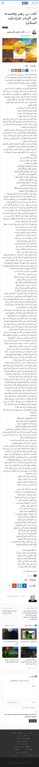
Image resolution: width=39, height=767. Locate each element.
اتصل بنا (13, 755)
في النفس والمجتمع (20, 747)
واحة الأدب (5, 27)
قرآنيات (27, 749)
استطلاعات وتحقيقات (21, 738)
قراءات (14, 749)
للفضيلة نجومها (33, 647)
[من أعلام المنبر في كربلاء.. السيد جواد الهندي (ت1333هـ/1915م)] (29, 652)
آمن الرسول (20, 735)
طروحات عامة (21, 744)
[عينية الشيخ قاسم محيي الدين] (10, 634)
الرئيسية (31, 733)
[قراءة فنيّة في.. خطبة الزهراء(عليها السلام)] (10, 652)
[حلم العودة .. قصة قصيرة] (29, 634)
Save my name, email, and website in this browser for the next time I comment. (20, 715)
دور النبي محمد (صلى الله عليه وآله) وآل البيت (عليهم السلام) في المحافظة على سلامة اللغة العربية (29, 615)
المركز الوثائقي (15, 733)
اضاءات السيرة (21, 741)
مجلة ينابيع (30, 575)
